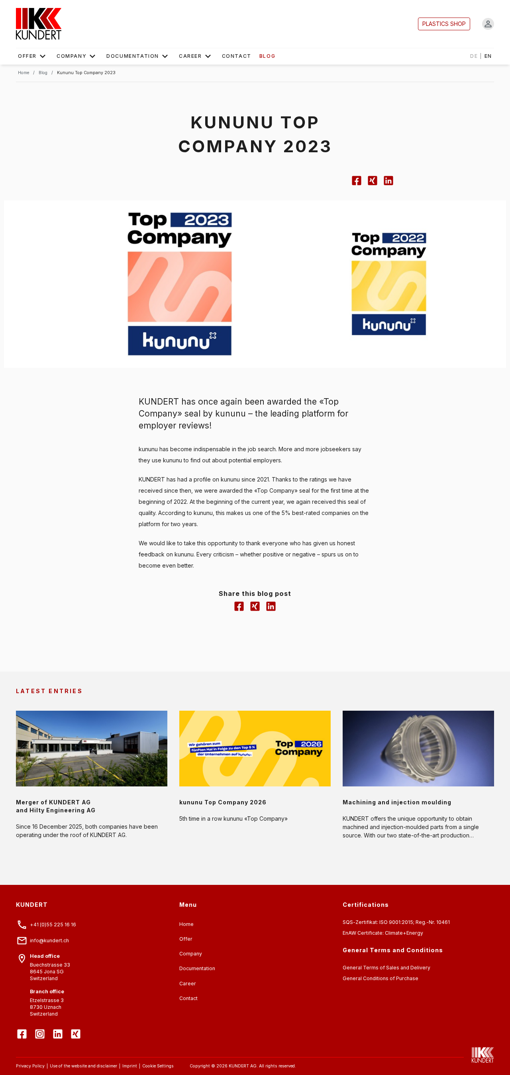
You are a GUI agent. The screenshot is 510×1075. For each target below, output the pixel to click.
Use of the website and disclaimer (83, 1066)
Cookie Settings (158, 1066)
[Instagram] (41, 1028)
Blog (267, 56)
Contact (236, 56)
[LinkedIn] (59, 1028)
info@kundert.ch (49, 940)
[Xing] (77, 1028)
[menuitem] (33, 56)
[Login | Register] (488, 24)
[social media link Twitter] (373, 184)
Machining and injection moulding (397, 802)
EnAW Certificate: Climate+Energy (383, 933)
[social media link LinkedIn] (388, 184)
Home (186, 924)
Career (190, 56)
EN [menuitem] (481, 56)
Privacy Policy (30, 1066)
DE (474, 56)
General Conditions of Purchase (380, 978)
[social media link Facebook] (357, 184)
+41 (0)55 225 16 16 (53, 925)
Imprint (129, 1066)
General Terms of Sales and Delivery (386, 968)
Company (71, 56)
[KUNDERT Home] (479, 1055)
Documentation (132, 56)
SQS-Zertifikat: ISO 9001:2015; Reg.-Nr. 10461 (396, 922)
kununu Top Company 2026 (223, 802)
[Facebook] (23, 1028)
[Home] (38, 24)
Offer (27, 56)
